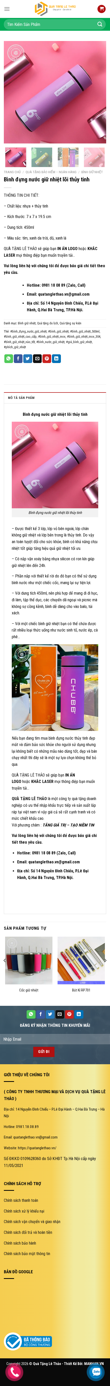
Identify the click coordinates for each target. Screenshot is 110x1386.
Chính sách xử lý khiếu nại (24, 1211)
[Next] (97, 92)
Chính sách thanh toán (21, 1200)
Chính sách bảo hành (20, 1243)
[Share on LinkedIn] (56, 358)
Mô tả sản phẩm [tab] (21, 398)
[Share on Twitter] (27, 358)
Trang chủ (12, 172)
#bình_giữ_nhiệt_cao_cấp (20, 336)
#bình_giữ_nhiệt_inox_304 (83, 336)
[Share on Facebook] (18, 358)
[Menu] (7, 9)
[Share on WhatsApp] (8, 358)
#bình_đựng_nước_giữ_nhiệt (28, 331)
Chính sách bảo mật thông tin (27, 1253)
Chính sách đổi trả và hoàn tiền (28, 1232)
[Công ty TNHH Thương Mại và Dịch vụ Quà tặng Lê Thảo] (55, 9)
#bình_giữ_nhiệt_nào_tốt (19, 342)
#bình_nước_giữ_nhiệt (50, 342)
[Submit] (100, 24)
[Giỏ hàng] (101, 9)
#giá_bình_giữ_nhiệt (79, 342)
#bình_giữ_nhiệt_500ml (85, 331)
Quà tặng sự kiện (70, 323)
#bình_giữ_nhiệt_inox (51, 336)
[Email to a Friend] (37, 358)
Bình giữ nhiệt (92, 172)
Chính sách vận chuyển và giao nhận (32, 1221)
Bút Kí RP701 (81, 990)
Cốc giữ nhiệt (28, 990)
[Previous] (12, 92)
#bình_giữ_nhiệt (58, 331)
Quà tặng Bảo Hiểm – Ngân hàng (51, 172)
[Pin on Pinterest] (46, 358)
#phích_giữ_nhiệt (15, 347)
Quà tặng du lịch (47, 323)
